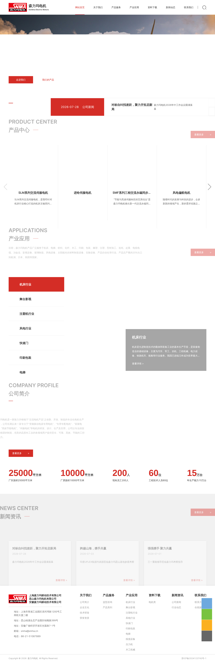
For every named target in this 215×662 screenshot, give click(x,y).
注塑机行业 (131, 612)
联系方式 (199, 602)
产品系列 (107, 607)
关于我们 (86, 595)
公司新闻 (176, 602)
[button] (212, 111)
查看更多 (194, 134)
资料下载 (154, 595)
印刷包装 (130, 628)
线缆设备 (130, 639)
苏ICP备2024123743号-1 (194, 658)
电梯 (128, 633)
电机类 (152, 602)
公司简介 (84, 602)
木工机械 (130, 649)
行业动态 (176, 607)
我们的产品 (48, 79)
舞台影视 (130, 607)
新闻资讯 (177, 595)
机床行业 (130, 602)
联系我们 (200, 595)
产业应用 (131, 595)
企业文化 (84, 607)
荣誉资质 (84, 617)
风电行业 (130, 617)
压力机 (129, 644)
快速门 (129, 623)
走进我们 (20, 79)
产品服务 (109, 595)
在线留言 (199, 607)
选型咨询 (107, 602)
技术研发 (84, 612)
